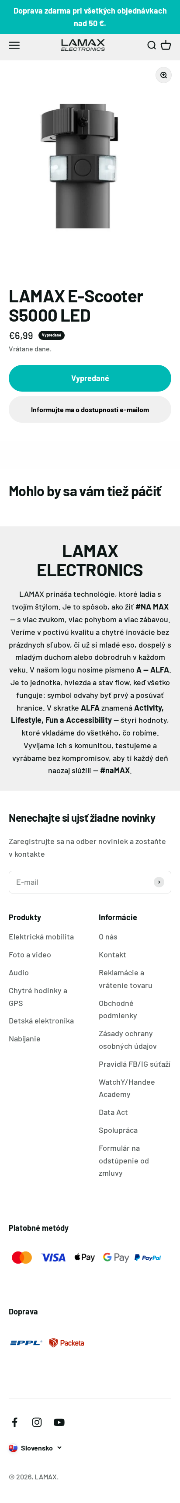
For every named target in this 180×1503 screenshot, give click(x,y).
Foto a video (30, 954)
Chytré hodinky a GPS (38, 996)
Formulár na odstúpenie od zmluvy (124, 1160)
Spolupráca (118, 1130)
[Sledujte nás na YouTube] (59, 1422)
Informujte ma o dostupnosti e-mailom (90, 409)
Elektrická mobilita (41, 936)
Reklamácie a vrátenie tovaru (125, 978)
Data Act (113, 1112)
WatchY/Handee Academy (127, 1088)
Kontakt (112, 954)
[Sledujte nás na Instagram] (37, 1422)
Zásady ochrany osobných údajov (128, 1039)
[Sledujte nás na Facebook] (15, 1422)
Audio (19, 972)
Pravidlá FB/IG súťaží (134, 1064)
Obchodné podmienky (118, 1009)
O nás (108, 936)
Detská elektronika (41, 1020)
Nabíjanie (25, 1038)
